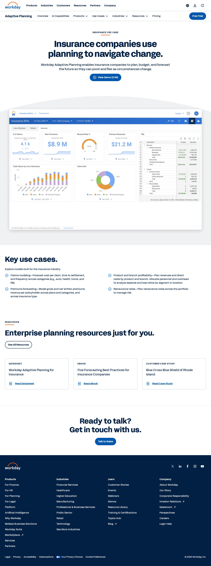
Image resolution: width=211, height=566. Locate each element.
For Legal (10, 501)
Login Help (166, 524)
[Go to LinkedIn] (180, 466)
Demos (112, 501)
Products (31, 5)
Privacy (17, 556)
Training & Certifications (122, 512)
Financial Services (67, 485)
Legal (7, 556)
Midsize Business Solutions (21, 524)
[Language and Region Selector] (187, 5)
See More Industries (68, 529)
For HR (9, 490)
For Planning (12, 496)
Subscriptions (46, 556)
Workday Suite (13, 529)
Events (112, 490)
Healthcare (63, 490)
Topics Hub (114, 518)
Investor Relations (170, 501)
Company (110, 5)
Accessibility (30, 556)
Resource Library (118, 507)
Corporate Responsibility (174, 496)
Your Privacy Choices (72, 556)
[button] (37, 383)
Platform (10, 507)
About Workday (169, 485)
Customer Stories (118, 485)
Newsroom (166, 507)
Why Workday (13, 518)
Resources (80, 5)
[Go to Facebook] (187, 466)
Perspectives (167, 512)
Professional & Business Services (76, 507)
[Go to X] (172, 466)
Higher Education (67, 496)
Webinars (113, 496)
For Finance (12, 485)
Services (10, 540)
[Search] (202, 5)
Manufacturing (65, 501)
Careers (164, 518)
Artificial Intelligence (17, 512)
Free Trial (197, 16)
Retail (60, 518)
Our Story (165, 490)
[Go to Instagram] (195, 466)
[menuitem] (43, 16)
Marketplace (12, 535)
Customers (63, 5)
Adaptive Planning (18, 16)
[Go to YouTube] (202, 466)
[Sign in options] (195, 5)
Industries (47, 5)
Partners (95, 5)
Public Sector (64, 512)
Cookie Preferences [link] (95, 556)
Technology (63, 524)
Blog (110, 524)
